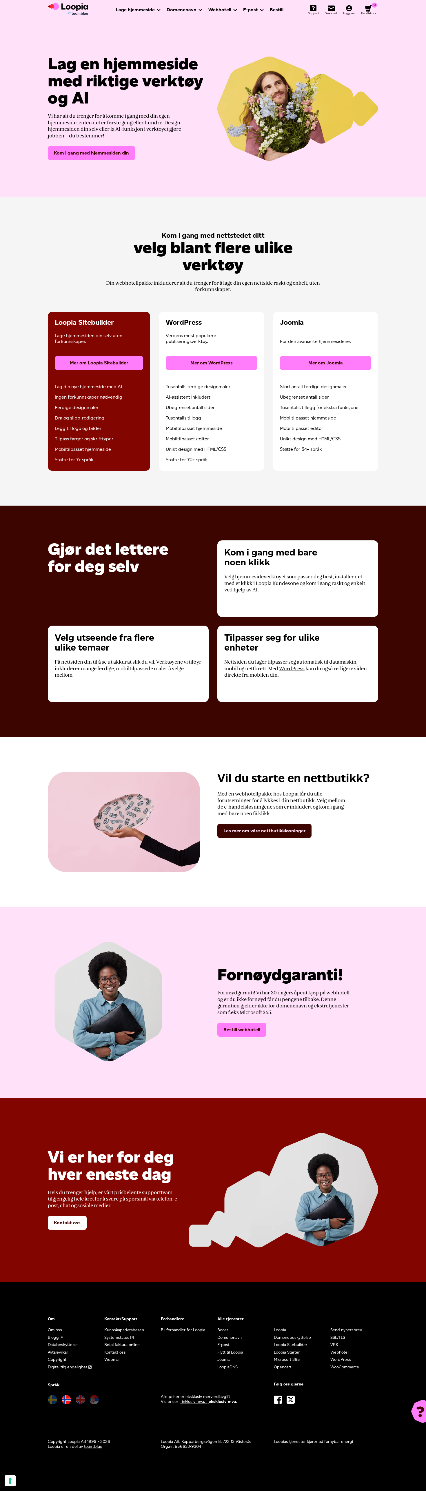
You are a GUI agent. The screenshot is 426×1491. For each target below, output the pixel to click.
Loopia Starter (287, 1352)
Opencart (282, 1367)
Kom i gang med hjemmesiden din (91, 153)
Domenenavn (181, 9)
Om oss (55, 1329)
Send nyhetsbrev (346, 1329)
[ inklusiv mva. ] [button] (194, 1401)
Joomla (223, 1359)
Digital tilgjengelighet (67, 1367)
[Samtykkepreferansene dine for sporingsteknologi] (10, 1480)
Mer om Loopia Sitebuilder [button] (99, 363)
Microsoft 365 (287, 1359)
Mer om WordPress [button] (211, 363)
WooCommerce (344, 1367)
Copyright (57, 1359)
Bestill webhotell (241, 1029)
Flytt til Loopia (230, 1352)
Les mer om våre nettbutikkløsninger (264, 830)
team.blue (93, 1446)
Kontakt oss (67, 1222)
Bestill (276, 9)
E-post (250, 9)
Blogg (53, 1337)
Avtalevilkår (58, 1352)
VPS (334, 1344)
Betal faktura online (122, 1344)
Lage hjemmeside (135, 9)
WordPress (292, 669)
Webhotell (219, 9)
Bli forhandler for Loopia (183, 1329)
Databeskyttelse (63, 1344)
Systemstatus (116, 1337)
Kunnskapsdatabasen (124, 1329)
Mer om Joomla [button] (325, 363)
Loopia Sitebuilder (290, 1344)
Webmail (112, 1359)
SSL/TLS (337, 1337)
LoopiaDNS (227, 1367)
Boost (222, 1329)
